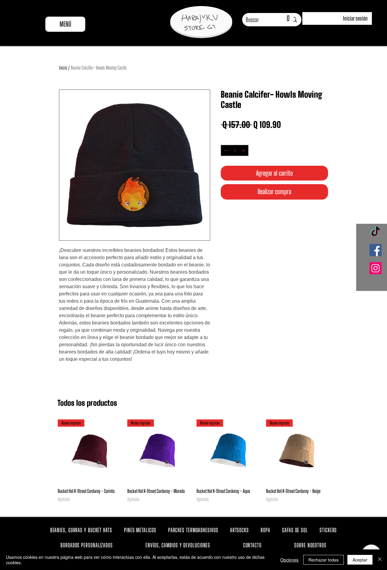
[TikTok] (375, 232)
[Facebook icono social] (375, 250)
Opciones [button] (289, 560)
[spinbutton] (234, 150)
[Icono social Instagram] (375, 268)
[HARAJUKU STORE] (199, 23)
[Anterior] (49, 450)
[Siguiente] (338, 450)
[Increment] (244, 150)
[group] (193, 464)
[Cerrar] (379, 559)
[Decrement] (225, 150)
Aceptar (360, 560)
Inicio (63, 67)
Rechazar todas (323, 560)
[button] (282, 18)
